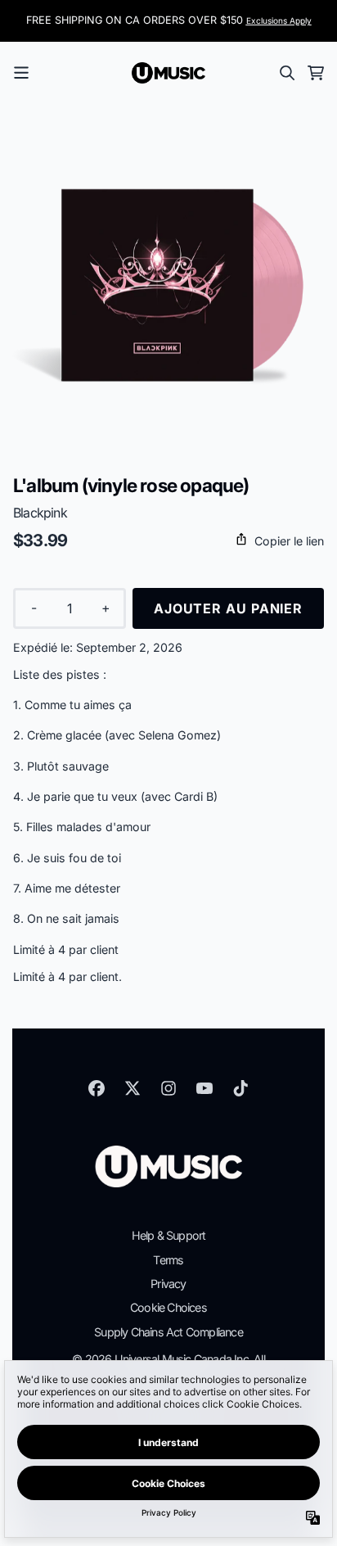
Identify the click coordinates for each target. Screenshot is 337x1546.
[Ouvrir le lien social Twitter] (133, 1088)
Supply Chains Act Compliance (168, 1332)
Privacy (168, 1284)
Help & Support (169, 1235)
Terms (168, 1260)
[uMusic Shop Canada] (168, 73)
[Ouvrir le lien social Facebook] (97, 1088)
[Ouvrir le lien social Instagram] (168, 1088)
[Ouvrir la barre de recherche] (286, 73)
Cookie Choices (168, 1307)
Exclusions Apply (279, 20)
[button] (168, 540)
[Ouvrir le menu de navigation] (21, 73)
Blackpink (40, 512)
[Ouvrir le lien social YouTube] (204, 1088)
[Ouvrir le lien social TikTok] (240, 1088)
